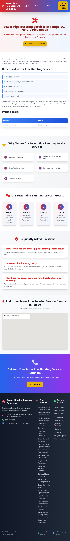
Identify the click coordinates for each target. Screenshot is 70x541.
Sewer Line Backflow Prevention (42, 468)
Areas (51, 6)
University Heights (58, 425)
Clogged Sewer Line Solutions (43, 502)
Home (30, 6)
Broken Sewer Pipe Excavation (43, 491)
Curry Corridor (60, 439)
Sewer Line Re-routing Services (43, 513)
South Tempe (59, 414)
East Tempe (59, 420)
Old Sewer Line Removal (43, 508)
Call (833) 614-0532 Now (36, 44)
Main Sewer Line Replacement (43, 497)
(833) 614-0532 (64, 6)
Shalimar (58, 432)
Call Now (36, 384)
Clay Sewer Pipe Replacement (43, 462)
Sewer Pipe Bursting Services (44, 480)
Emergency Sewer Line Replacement (44, 414)
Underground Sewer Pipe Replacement (43, 520)
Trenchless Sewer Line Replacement (44, 408)
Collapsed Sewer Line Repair (43, 475)
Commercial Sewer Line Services (42, 426)
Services (40, 6)
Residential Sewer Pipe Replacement (44, 419)
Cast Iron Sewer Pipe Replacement (44, 445)
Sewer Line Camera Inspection (41, 433)
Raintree (58, 429)
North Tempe (59, 407)
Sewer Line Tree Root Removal (43, 451)
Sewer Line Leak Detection (43, 440)
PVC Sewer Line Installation (43, 456)
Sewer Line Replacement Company (13, 5)
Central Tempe (60, 410)
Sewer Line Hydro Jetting (44, 486)
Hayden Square (60, 436)
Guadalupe (59, 417)
